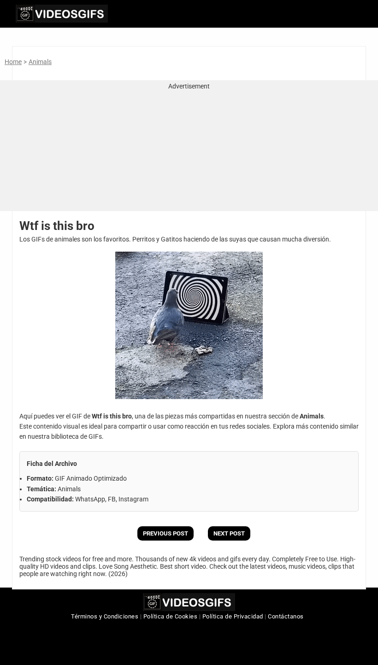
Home (13, 61)
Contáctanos (286, 616)
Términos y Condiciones (104, 616)
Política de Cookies (170, 616)
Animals (40, 61)
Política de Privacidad (232, 616)
